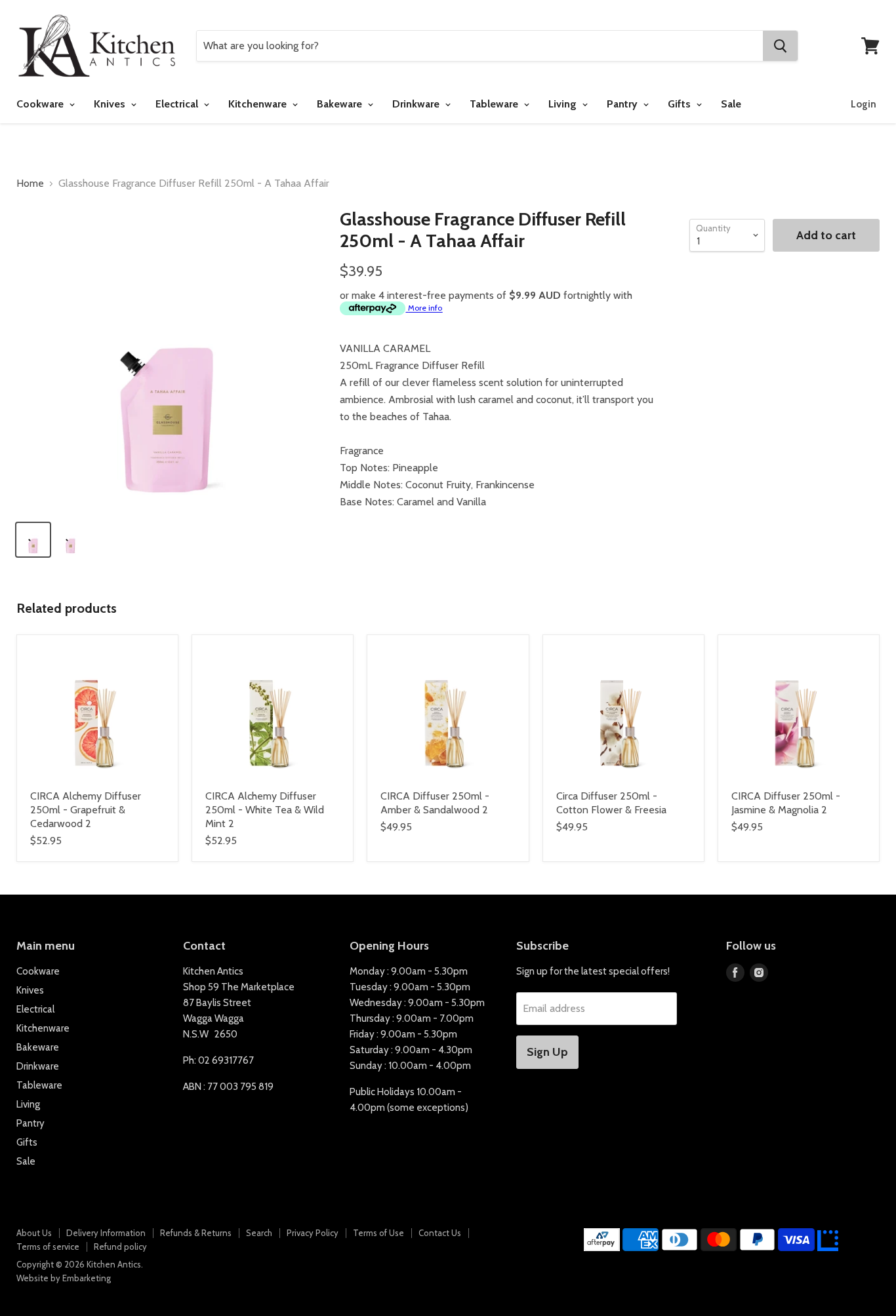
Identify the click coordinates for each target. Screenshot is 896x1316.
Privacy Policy (312, 1233)
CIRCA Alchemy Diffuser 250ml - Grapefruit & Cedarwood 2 (85, 810)
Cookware (41, 104)
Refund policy (120, 1246)
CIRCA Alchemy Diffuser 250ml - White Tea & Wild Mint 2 (264, 810)
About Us (34, 1233)
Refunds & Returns (196, 1233)
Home (30, 183)
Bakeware (341, 104)
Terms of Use (378, 1233)
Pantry (623, 104)
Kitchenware (258, 104)
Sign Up (547, 1052)
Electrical (178, 104)
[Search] (780, 46)
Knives (111, 104)
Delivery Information (106, 1233)
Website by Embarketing (63, 1278)
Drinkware (417, 104)
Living (563, 104)
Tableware (495, 104)
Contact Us (439, 1233)
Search (259, 1233)
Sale (731, 104)
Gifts (680, 104)
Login (863, 104)
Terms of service (47, 1246)
